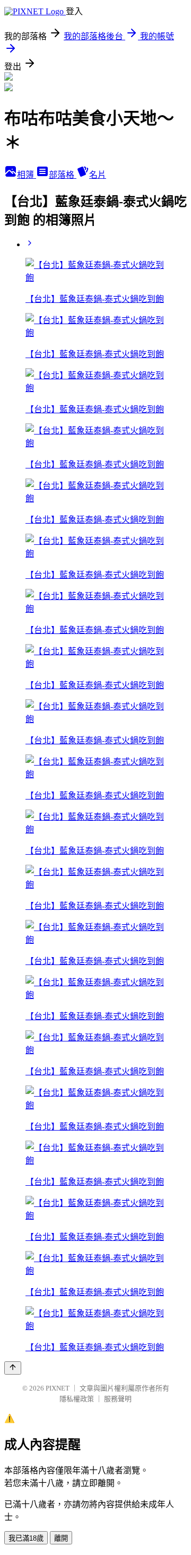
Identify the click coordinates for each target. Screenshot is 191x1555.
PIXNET (58, 1388)
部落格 (62, 174)
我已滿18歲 (26, 1538)
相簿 (26, 174)
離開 (61, 1538)
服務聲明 (118, 1399)
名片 (97, 174)
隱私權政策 (76, 1399)
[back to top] (12, 1368)
